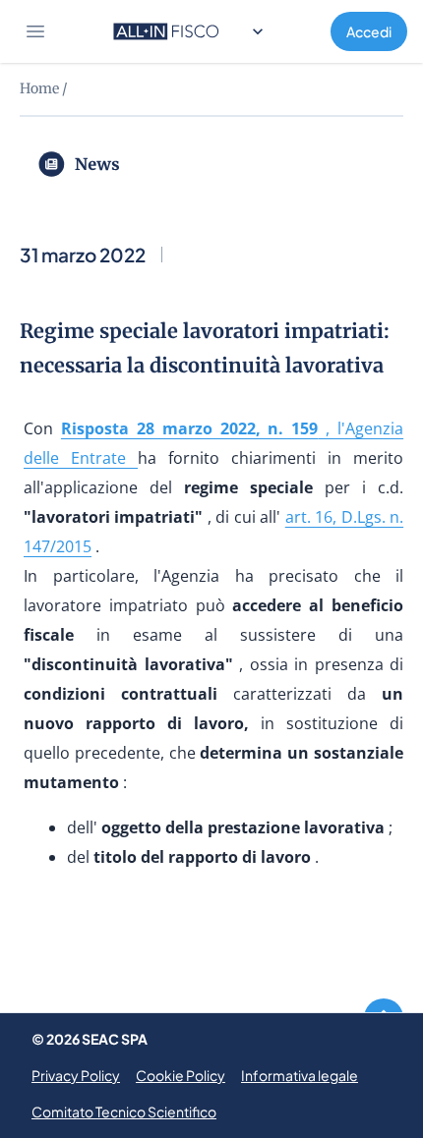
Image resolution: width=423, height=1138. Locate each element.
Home (39, 88)
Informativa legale (299, 1075)
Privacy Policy (75, 1075)
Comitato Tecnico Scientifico (123, 1111)
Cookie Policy (180, 1075)
